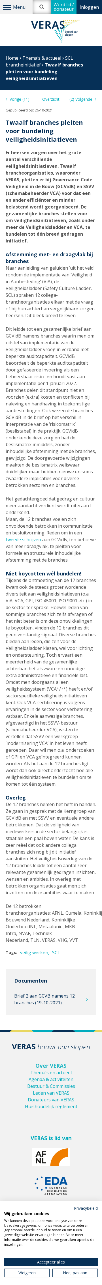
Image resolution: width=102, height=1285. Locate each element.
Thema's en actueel (51, 1072)
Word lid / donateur (64, 6)
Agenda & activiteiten (51, 1079)
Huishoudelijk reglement (51, 1106)
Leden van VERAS (51, 1093)
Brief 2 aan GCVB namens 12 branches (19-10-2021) (44, 999)
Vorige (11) (18, 99)
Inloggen (89, 7)
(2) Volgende (81, 99)
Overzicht (51, 99)
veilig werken (34, 952)
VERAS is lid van (51, 1138)
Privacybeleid (86, 1208)
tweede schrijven (23, 539)
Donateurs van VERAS (51, 1100)
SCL (56, 952)
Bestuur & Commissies (51, 1086)
